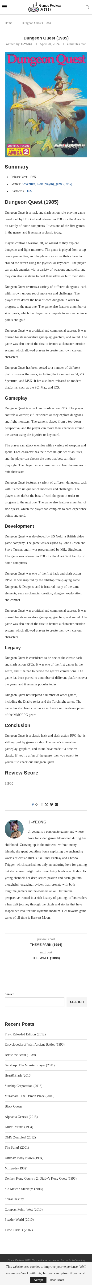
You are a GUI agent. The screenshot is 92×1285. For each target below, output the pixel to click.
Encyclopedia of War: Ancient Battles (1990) (35, 1044)
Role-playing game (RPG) (54, 184)
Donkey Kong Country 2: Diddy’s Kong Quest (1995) (41, 1178)
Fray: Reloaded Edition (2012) (25, 1034)
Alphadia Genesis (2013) (21, 1117)
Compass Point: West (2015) (24, 1209)
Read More (57, 1280)
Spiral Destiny (14, 1199)
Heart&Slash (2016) (18, 1075)
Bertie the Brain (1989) (20, 1055)
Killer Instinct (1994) (19, 1127)
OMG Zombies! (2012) (20, 1137)
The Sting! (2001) (17, 1147)
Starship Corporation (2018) (23, 1086)
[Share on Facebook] (42, 804)
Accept (38, 1280)
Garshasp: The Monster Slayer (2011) (30, 1065)
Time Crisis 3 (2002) (19, 1230)
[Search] (87, 7)
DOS (28, 191)
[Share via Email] (56, 804)
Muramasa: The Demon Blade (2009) (29, 1096)
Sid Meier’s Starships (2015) (24, 1189)
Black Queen (13, 1106)
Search (9, 994)
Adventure (28, 184)
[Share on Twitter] (46, 805)
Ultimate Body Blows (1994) (24, 1158)
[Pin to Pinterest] (51, 804)
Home (8, 23)
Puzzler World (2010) (19, 1219)
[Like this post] (36, 804)
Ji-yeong (26, 44)
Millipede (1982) (16, 1168)
